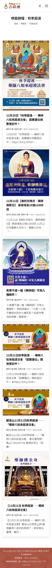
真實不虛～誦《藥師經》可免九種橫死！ (25, 292)
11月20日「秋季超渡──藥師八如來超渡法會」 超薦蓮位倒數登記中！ (24, 119)
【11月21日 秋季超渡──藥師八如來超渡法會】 (25, 508)
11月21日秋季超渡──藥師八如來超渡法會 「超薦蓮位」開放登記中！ (24, 359)
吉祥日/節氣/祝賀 (13, 214)
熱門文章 (9, 299)
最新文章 (9, 129)
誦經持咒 (18, 299)
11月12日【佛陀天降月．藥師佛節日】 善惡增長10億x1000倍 (24, 205)
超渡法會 (18, 129)
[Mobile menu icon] (46, 6)
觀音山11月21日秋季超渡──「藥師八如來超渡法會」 (24, 422)
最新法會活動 (11, 369)
